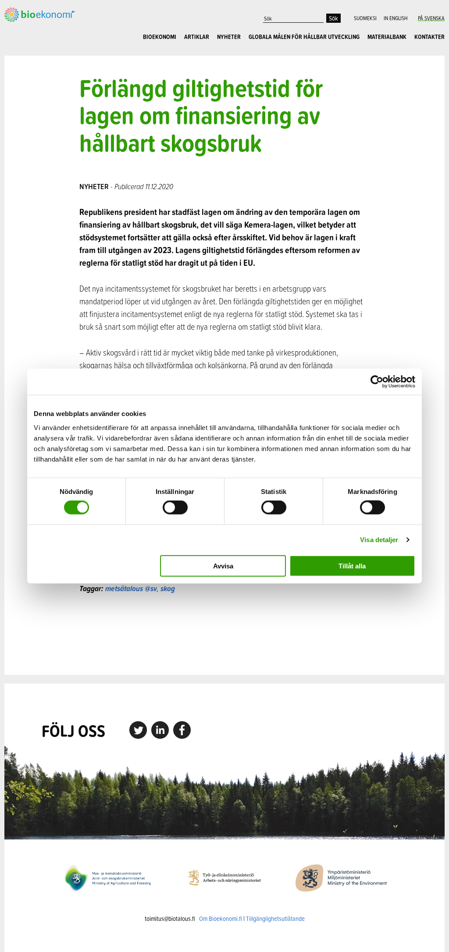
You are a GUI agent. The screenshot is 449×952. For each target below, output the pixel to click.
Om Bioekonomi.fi (220, 918)
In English (395, 18)
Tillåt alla (352, 565)
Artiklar (196, 36)
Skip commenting (224, 634)
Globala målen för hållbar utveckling (304, 36)
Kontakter (429, 36)
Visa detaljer (379, 539)
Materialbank (386, 36)
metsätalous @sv (131, 588)
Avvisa (223, 565)
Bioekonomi (159, 36)
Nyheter (229, 36)
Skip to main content (35, 20)
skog (167, 588)
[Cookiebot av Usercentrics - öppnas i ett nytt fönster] (377, 381)
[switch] (175, 508)
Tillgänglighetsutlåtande (275, 918)
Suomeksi (365, 18)
